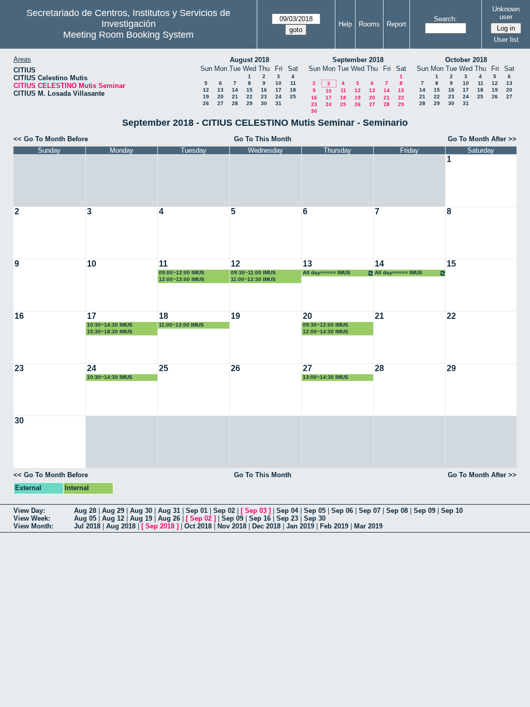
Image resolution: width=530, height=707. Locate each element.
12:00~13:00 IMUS (181, 279)
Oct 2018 (198, 526)
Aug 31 (169, 510)
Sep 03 (256, 510)
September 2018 (358, 60)
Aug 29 (113, 510)
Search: (445, 19)
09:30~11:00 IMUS (253, 272)
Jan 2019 (300, 526)
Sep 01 (197, 510)
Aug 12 (113, 518)
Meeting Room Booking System (128, 35)
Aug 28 (85, 510)
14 (235, 90)
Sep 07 (369, 510)
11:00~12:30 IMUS (253, 279)
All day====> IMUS (326, 272)
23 (264, 96)
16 (264, 90)
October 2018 (466, 60)
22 (249, 96)
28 (235, 103)
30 (264, 103)
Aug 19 (141, 518)
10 (278, 83)
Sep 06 (342, 510)
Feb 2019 (334, 526)
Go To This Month (262, 139)
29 (249, 103)
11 (293, 83)
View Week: (31, 518)
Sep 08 (397, 510)
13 (220, 90)
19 (206, 96)
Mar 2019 (368, 526)
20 (220, 96)
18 (293, 90)
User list (506, 39)
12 (206, 90)
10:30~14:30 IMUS (109, 325)
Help (345, 24)
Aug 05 (85, 518)
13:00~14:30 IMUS (325, 377)
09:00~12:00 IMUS (181, 272)
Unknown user (506, 13)
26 (206, 103)
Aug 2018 (121, 526)
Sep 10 (452, 510)
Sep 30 (315, 518)
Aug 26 (169, 518)
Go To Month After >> (482, 139)
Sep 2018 (159, 526)
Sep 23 (287, 518)
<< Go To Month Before (50, 139)
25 (293, 96)
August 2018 (249, 60)
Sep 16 (260, 518)
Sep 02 (224, 510)
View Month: (33, 526)
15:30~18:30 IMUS (109, 331)
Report (396, 24)
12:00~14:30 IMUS (325, 331)
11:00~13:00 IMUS (181, 325)
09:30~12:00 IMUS (325, 325)
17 (278, 90)
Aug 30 (141, 510)
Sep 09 (424, 510)
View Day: (29, 510)
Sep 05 (315, 510)
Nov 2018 (231, 526)
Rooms (369, 24)
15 (249, 90)
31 (278, 103)
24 (278, 96)
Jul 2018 (87, 526)
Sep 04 (287, 510)
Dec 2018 (266, 526)
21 (235, 96)
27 (220, 103)
